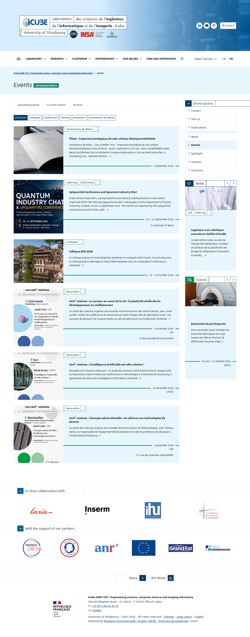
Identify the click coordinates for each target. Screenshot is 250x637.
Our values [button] (130, 59)
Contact (229, 25)
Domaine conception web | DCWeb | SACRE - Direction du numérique (146, 621)
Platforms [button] (79, 59)
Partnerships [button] (104, 59)
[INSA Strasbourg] (92, 34)
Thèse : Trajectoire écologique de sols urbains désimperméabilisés (112, 139)
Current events (56, 105)
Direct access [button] (204, 59)
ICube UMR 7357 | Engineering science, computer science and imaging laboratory (53, 73)
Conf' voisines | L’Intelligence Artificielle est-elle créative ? (106, 364)
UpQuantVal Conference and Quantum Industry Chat (103, 192)
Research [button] (57, 59)
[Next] (233, 183)
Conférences (50, 117)
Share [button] (133, 578)
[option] (211, 229)
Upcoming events (28, 105)
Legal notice (184, 616)
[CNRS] (73, 34)
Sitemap (169, 616)
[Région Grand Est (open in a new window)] (181, 548)
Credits (199, 616)
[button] (182, 59)
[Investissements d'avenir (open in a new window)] (69, 548)
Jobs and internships (161, 59)
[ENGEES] (112, 34)
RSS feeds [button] (158, 578)
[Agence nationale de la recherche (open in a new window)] (106, 548)
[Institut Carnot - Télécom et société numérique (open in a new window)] (218, 548)
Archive (77, 105)
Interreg (65, 117)
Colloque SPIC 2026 (81, 251)
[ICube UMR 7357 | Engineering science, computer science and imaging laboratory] (35, 22)
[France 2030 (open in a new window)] (32, 548)
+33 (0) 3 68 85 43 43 (105, 606)
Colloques (35, 117)
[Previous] (228, 183)
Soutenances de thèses (101, 117)
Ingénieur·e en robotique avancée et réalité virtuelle (208, 232)
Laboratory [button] (34, 59)
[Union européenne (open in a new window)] (144, 548)
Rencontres (79, 117)
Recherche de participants (208, 324)
